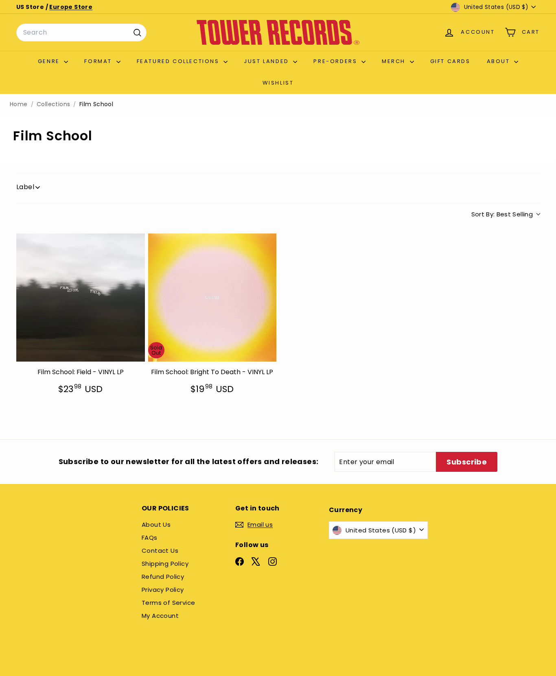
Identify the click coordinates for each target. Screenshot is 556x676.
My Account (160, 615)
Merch (395, 61)
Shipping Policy (165, 563)
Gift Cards (450, 61)
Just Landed (267, 61)
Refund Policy (163, 576)
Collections (53, 104)
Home (19, 104)
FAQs (150, 537)
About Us (156, 524)
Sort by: (502, 214)
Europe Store (70, 7)
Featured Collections (179, 61)
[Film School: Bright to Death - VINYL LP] (212, 297)
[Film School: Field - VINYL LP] (80, 297)
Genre (50, 61)
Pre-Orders (336, 61)
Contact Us (160, 550)
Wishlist (278, 83)
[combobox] (81, 32)
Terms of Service (168, 602)
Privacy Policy (163, 589)
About (499, 61)
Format (99, 61)
